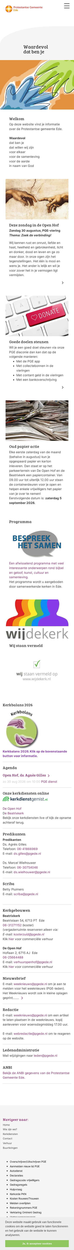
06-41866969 (27, 849)
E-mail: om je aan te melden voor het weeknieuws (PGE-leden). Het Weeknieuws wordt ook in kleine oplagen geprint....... (35, 988)
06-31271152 (12, 925)
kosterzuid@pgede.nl (29, 934)
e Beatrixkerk (14, 813)
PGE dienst (30, 778)
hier (11, 939)
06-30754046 (27, 867)
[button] (21, 1235)
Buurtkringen (10, 1147)
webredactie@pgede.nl (30, 1033)
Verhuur (7, 1143)
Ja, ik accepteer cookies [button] (37, 1243)
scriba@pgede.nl (26, 894)
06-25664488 (13, 957)
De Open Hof (12, 808)
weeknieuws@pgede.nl (30, 984)
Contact (7, 1138)
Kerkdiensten (10, 1134)
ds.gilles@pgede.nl (27, 853)
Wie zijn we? (10, 1129)
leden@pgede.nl (45, 1055)
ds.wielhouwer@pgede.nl (32, 872)
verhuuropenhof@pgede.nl (33, 962)
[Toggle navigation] (67, 6)
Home (6, 1124)
